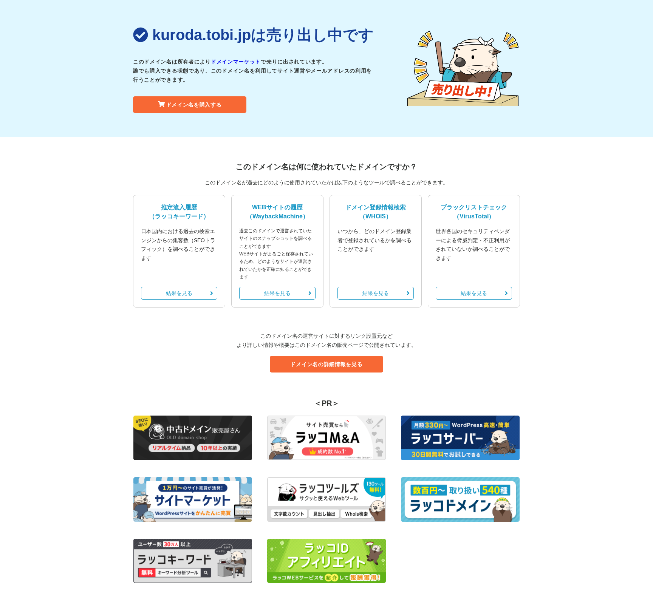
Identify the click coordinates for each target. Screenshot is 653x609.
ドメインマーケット (236, 62)
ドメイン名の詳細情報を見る (326, 364)
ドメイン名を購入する (194, 105)
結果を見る (179, 293)
